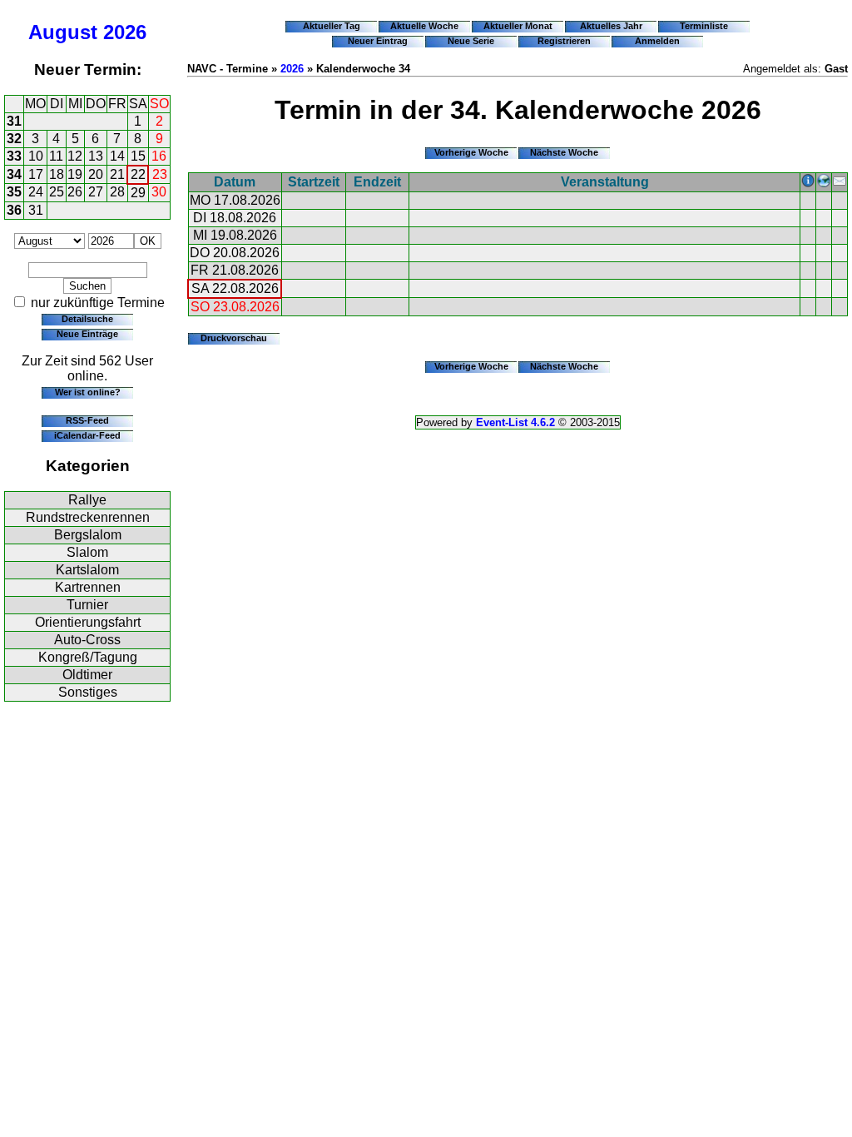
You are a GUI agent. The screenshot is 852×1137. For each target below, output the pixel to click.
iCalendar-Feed (87, 435)
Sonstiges (87, 692)
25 (56, 192)
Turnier (87, 605)
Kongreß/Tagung (87, 657)
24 (35, 192)
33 (14, 156)
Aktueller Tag (331, 26)
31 (14, 121)
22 (138, 174)
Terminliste (704, 26)
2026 (124, 32)
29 (138, 193)
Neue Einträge (87, 334)
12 (74, 156)
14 (117, 156)
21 (117, 174)
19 (74, 174)
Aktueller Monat (517, 26)
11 (56, 156)
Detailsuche (87, 319)
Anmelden (657, 41)
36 (14, 210)
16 (158, 156)
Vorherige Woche (471, 152)
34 (14, 174)
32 (14, 139)
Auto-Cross (87, 640)
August (62, 32)
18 (56, 174)
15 (138, 156)
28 (117, 192)
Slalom (87, 552)
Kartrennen (88, 587)
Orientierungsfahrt (88, 622)
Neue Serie (471, 41)
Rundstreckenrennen (88, 517)
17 (35, 174)
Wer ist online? (88, 392)
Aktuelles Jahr (611, 26)
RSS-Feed (87, 420)
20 (95, 174)
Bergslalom (87, 535)
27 (95, 192)
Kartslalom (87, 570)
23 (159, 174)
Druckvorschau (234, 338)
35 (14, 192)
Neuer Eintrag (378, 41)
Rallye (87, 500)
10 (35, 156)
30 (158, 192)
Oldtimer (87, 675)
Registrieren (564, 41)
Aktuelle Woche (424, 26)
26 (74, 192)
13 (95, 156)
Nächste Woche (564, 152)
